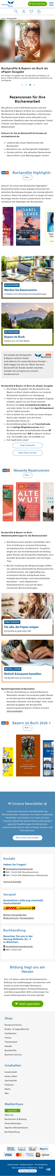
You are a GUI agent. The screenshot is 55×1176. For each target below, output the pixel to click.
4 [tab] (34, 84)
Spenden (12, 1111)
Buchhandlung (12, 1132)
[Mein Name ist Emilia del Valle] (28, 227)
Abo (7, 1093)
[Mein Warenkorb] (39, 11)
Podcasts (9, 1085)
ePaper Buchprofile (27, 445)
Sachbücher (11, 1033)
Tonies (8, 1037)
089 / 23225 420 (13, 949)
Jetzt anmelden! (15, 711)
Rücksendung (27, 918)
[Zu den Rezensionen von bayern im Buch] (27, 324)
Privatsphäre (41, 1164)
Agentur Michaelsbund (16, 1127)
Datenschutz (26, 1164)
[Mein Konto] (24, 11)
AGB (41, 1168)
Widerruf (32, 1168)
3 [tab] (30, 84)
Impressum (12, 1164)
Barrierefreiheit (20, 1168)
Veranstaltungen (13, 1123)
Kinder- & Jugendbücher (17, 1029)
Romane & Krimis (13, 1025)
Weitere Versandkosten (15, 915)
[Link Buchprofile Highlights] (27, 41)
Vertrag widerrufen (27, 1171)
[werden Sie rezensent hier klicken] (27, 277)
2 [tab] (26, 84)
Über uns (9, 1115)
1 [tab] (22, 84)
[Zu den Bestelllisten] (27, 661)
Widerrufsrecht (10, 918)
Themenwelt (11, 1042)
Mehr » (27, 177)
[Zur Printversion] (27, 614)
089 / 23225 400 (13, 872)
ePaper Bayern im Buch (27, 453)
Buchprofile (11, 1050)
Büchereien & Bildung (16, 1119)
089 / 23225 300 (13, 875)
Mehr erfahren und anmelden (27, 837)
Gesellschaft (11, 1072)
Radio (8, 1089)
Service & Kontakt (12, 882)
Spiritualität (11, 1080)
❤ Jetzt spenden (37, 4)
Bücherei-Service (13, 1054)
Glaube (8, 1046)
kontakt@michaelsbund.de (19, 869)
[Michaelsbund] (7, 4)
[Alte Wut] (28, 502)
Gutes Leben (11, 1076)
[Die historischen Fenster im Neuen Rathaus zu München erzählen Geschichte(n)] (28, 756)
